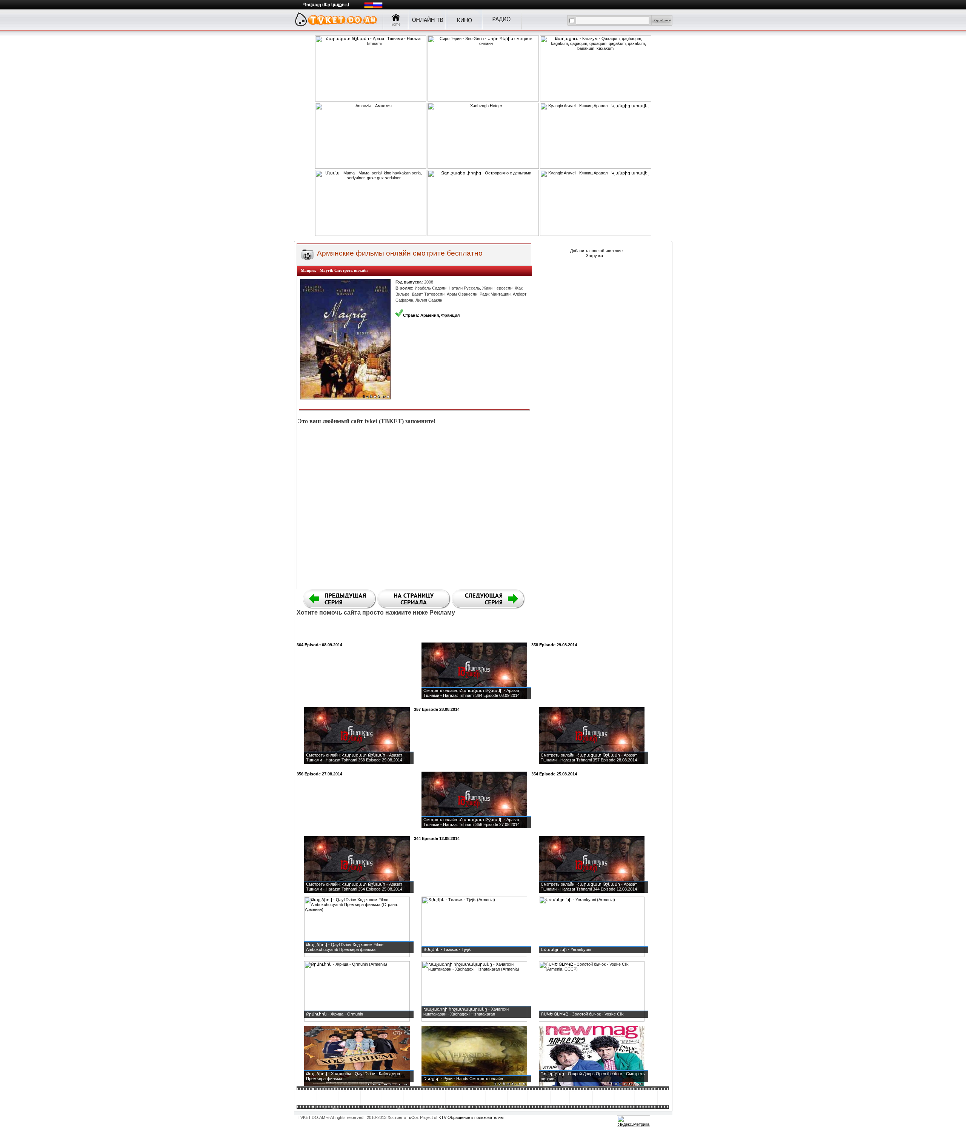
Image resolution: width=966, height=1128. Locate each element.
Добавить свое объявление (596, 250)
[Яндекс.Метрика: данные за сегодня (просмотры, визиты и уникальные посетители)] (633, 1121)
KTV (442, 1117)
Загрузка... (596, 255)
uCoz (414, 1117)
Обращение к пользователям (476, 1117)
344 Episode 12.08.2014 (437, 838)
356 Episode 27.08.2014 (319, 774)
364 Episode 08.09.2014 (319, 645)
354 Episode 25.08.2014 (554, 774)
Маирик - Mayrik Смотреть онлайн (334, 270)
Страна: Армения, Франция (431, 315)
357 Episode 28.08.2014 (437, 709)
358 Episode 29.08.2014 (554, 645)
